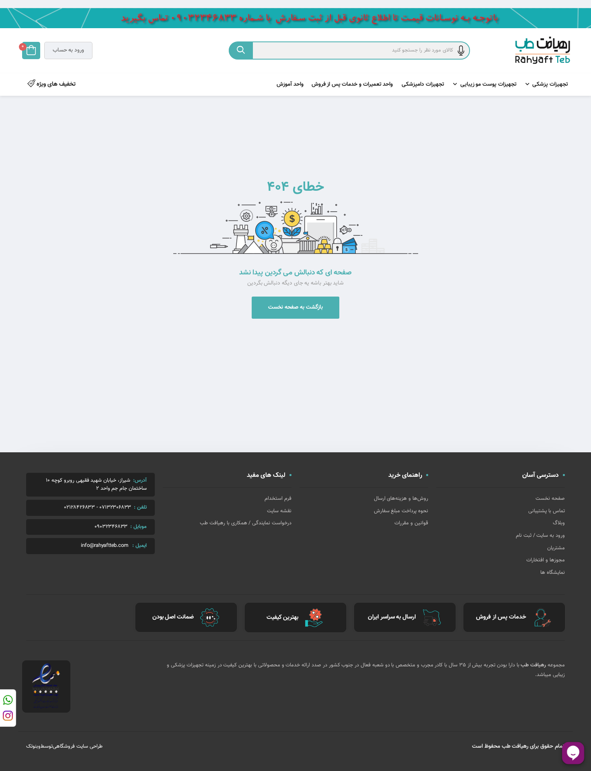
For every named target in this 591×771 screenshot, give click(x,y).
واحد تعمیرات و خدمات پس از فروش (352, 84)
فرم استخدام (278, 499)
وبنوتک (33, 746)
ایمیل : (139, 546)
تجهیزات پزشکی (550, 84)
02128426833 (79, 507)
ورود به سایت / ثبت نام (540, 536)
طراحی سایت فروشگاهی (78, 746)
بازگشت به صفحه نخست (295, 307)
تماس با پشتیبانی (546, 511)
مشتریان (556, 548)
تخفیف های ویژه (55, 84)
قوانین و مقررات (411, 523)
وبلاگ (559, 523)
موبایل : (138, 527)
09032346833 (110, 527)
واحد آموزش (290, 84)
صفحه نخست (550, 499)
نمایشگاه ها (552, 573)
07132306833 (115, 507)
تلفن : (140, 507)
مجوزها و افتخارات (545, 560)
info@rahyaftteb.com (104, 546)
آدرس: (140, 480)
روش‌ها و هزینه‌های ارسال (401, 499)
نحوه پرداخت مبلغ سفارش (401, 511)
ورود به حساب (68, 50)
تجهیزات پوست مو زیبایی (488, 84)
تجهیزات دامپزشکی (423, 84)
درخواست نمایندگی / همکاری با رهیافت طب (245, 523)
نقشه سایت (279, 511)
